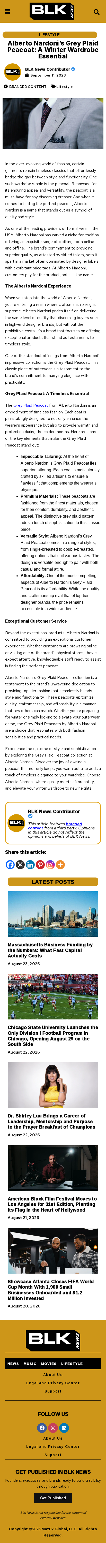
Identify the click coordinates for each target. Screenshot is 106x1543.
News (13, 1363)
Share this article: (26, 852)
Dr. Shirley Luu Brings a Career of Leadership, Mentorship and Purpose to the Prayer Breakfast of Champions (51, 1121)
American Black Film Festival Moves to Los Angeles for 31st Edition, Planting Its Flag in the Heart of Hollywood (52, 1204)
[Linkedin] (30, 864)
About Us (53, 1374)
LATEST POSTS (53, 881)
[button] (7, 12)
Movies (49, 1363)
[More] (60, 864)
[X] (20, 864)
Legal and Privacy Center (53, 1382)
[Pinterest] (40, 864)
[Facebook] (10, 864)
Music (30, 1363)
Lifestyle (49, 35)
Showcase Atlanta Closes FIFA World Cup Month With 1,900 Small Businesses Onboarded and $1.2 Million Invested (51, 1290)
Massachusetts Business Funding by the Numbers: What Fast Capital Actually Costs (50, 950)
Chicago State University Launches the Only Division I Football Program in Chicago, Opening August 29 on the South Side (53, 1035)
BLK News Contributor (48, 69)
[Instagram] (50, 864)
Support (53, 1391)
